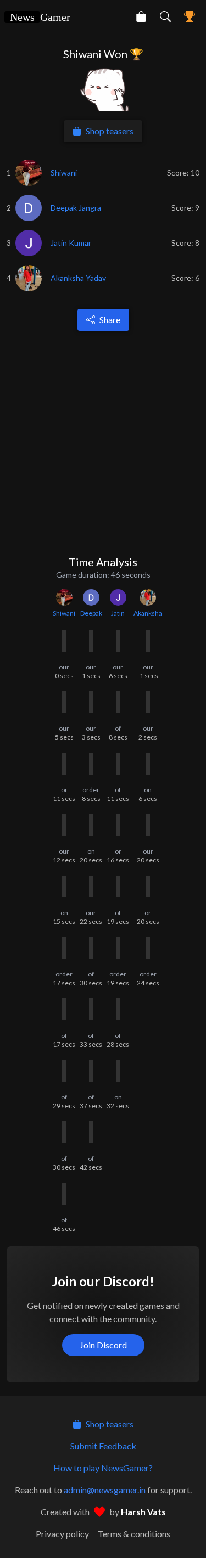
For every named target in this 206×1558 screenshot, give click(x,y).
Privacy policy (62, 1533)
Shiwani (64, 613)
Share (109, 319)
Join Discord (103, 1345)
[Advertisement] (103, 442)
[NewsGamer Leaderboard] (189, 16)
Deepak (91, 613)
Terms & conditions (134, 1533)
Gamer (40, 17)
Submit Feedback (103, 1446)
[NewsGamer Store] (141, 16)
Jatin (118, 613)
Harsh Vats (143, 1511)
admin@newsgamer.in (105, 1489)
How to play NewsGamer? (103, 1468)
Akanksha (147, 613)
